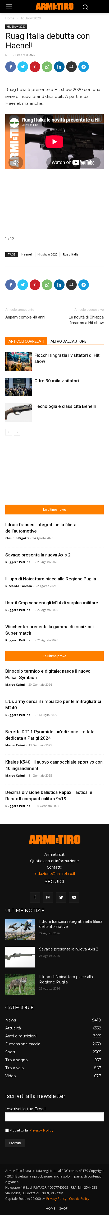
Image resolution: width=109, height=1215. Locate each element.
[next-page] (17, 432)
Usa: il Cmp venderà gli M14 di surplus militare (51, 602)
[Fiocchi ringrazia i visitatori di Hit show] (18, 361)
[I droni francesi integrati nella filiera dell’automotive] (20, 929)
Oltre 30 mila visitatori (56, 380)
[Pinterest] (35, 66)
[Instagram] (48, 897)
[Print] (71, 66)
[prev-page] (8, 432)
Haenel (26, 254)
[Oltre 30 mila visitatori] (18, 387)
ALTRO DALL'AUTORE (69, 341)
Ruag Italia (71, 254)
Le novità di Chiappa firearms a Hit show (86, 320)
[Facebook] (10, 66)
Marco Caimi (15, 684)
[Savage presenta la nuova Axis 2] (20, 957)
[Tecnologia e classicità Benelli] (18, 412)
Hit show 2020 (47, 254)
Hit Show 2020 (30, 18)
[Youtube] (74, 897)
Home (10, 18)
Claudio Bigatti (17, 538)
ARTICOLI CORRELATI (26, 341)
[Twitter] (22, 66)
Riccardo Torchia (18, 586)
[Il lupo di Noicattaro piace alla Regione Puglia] (20, 984)
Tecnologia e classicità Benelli (65, 406)
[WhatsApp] (47, 66)
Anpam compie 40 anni (25, 317)
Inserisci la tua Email (25, 1108)
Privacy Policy (41, 1130)
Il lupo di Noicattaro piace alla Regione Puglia (50, 578)
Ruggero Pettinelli (19, 562)
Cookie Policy (79, 1198)
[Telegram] (83, 66)
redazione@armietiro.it (54, 873)
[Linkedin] (59, 66)
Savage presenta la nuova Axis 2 (38, 555)
